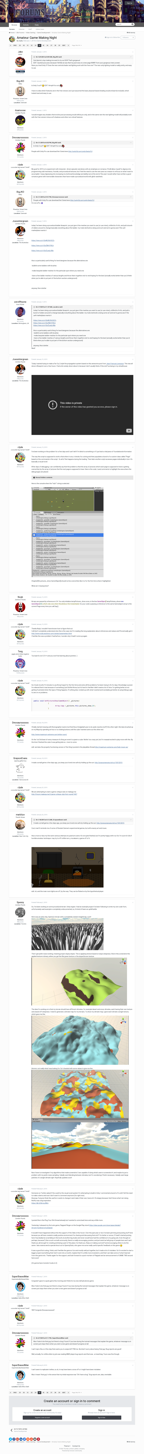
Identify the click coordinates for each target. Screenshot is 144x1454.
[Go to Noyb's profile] (20, 607)
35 (43, 45)
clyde (21, 41)
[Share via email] (34, 1439)
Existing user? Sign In (114, 3)
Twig (20, 651)
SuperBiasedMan (20, 1276)
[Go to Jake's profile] (20, 62)
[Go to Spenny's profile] (20, 912)
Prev (15, 45)
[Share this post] (132, 52)
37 (51, 45)
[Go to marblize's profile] (20, 825)
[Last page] (68, 45)
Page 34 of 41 (76, 45)
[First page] (10, 45)
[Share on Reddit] (27, 1439)
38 (55, 45)
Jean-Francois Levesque (115, 364)
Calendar (21, 29)
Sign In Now (101, 1417)
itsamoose (20, 110)
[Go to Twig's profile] (20, 663)
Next (63, 45)
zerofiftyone (20, 301)
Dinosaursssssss (20, 137)
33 (35, 45)
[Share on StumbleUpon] (31, 1439)
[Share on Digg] (20, 1439)
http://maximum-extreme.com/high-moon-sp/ (111, 747)
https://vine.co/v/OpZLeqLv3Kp (43, 251)
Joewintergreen (20, 221)
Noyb (20, 597)
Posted (39, 52)
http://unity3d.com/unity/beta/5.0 (80, 151)
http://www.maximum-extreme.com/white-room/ (49, 734)
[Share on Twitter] (10, 1439)
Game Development (44, 41)
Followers (126, 37)
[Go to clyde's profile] (12, 39)
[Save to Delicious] (24, 1439)
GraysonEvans (20, 758)
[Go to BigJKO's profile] (20, 91)
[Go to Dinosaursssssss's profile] (20, 148)
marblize (20, 814)
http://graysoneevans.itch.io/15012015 (108, 763)
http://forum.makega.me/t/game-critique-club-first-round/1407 (54, 794)
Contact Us (76, 1446)
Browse (14, 25)
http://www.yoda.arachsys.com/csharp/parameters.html (52, 633)
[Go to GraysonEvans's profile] (20, 768)
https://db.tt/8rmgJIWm (40, 1203)
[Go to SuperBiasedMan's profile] (20, 1287)
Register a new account (42, 1417)
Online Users (40, 29)
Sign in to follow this (113, 37)
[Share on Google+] (17, 1439)
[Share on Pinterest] (38, 1439)
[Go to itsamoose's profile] (20, 120)
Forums (12, 29)
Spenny (20, 902)
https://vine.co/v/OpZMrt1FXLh (43, 245)
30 (23, 45)
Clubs (37, 25)
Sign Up (129, 3)
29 (19, 45)
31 (27, 45)
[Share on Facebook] (14, 1439)
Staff (30, 29)
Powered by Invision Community (72, 1451)
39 (59, 45)
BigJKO (20, 81)
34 (39, 45)
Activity (26, 25)
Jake (20, 51)
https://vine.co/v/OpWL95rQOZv (43, 240)
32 (31, 45)
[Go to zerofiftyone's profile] (20, 312)
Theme (66, 1446)
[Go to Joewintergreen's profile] (20, 231)
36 (47, 45)
